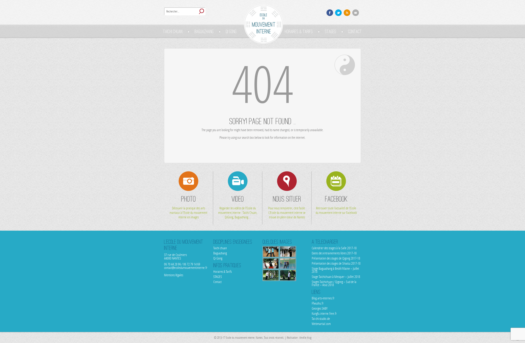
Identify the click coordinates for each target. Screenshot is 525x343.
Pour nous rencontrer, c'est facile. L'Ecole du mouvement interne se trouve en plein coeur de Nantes (287, 206)
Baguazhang (204, 31)
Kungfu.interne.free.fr (324, 313)
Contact (355, 31)
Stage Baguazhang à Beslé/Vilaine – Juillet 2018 (335, 270)
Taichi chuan (173, 31)
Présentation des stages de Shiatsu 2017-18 (336, 263)
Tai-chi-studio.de (321, 319)
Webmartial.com (321, 324)
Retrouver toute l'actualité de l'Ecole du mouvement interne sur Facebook (336, 204)
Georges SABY (320, 308)
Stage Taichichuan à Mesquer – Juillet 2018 (336, 277)
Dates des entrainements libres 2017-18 (334, 253)
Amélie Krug (305, 338)
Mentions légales (173, 275)
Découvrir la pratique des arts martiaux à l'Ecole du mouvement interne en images (188, 206)
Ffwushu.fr (318, 303)
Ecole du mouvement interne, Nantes (263, 24)
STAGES (330, 31)
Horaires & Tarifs (299, 31)
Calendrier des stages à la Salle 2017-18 (334, 248)
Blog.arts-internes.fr (323, 298)
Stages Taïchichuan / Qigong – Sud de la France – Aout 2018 (334, 283)
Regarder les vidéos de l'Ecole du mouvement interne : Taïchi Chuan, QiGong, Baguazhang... (237, 206)
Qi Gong (231, 31)
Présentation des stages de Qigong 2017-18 (336, 258)
